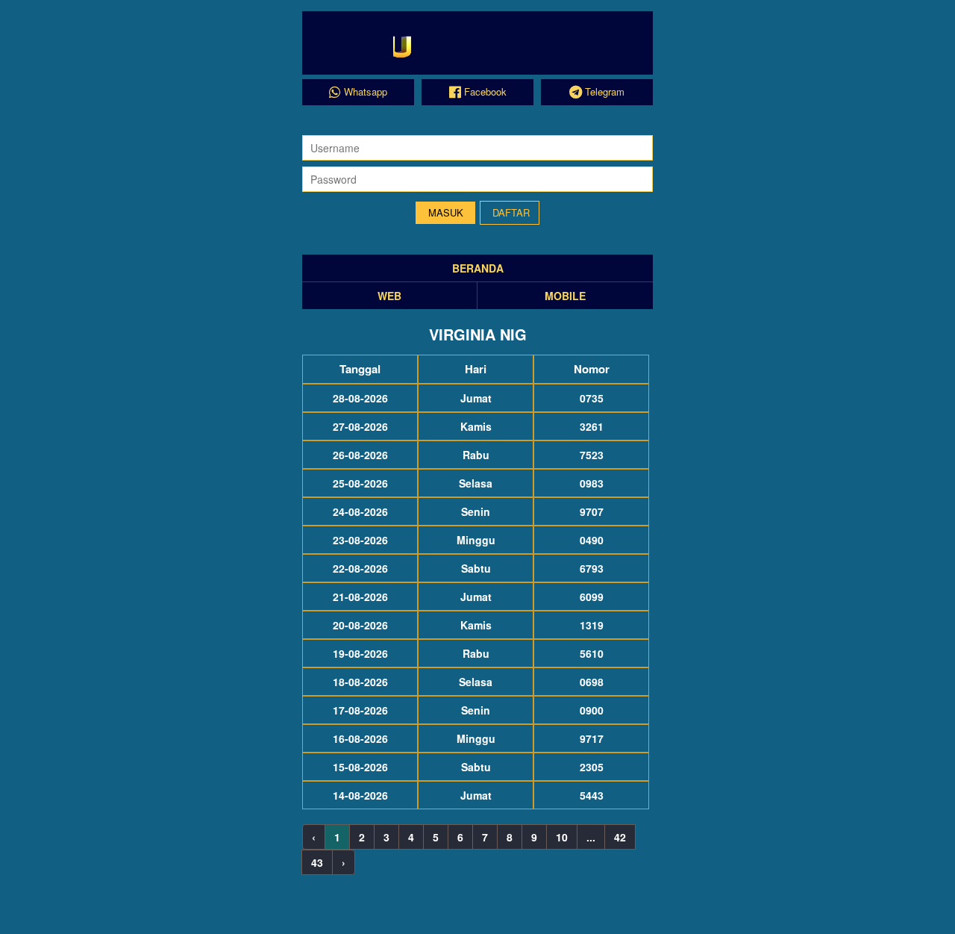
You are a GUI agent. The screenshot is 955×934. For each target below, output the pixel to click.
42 (620, 836)
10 (562, 836)
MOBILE (565, 295)
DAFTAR (511, 212)
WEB (389, 295)
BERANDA (478, 268)
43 (317, 862)
